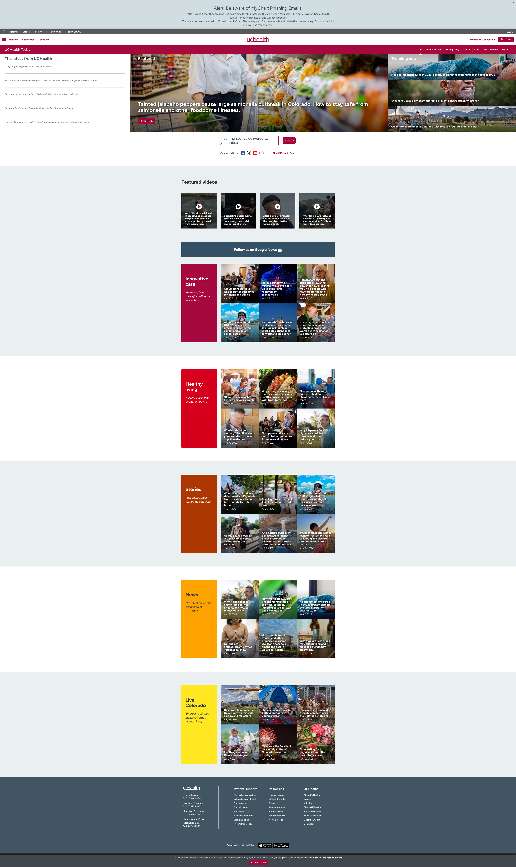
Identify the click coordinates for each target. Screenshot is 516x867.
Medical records (276, 795)
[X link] (249, 153)
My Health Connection (482, 39)
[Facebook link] (243, 153)
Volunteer (308, 803)
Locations (44, 39)
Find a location (241, 807)
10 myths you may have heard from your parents (29, 66)
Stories (466, 49)
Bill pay (38, 31)
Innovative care (433, 49)
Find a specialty (241, 811)
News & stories (276, 820)
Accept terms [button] (258, 862)
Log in (509, 39)
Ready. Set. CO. (74, 31)
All (420, 49)
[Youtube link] (255, 153)
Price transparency (243, 824)
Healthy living (452, 49)
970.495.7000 (193, 806)
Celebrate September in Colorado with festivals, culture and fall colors (39, 108)
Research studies (54, 31)
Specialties (28, 39)
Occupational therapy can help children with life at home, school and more (41, 94)
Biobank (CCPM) (312, 820)
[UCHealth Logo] (191, 788)
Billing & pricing (241, 820)
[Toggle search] (4, 31)
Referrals (14, 31)
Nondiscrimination (312, 815)
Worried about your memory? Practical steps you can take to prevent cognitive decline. (48, 122)
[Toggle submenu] (4, 39)
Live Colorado (491, 49)
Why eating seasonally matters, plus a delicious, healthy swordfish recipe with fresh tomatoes (51, 80)
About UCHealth (312, 795)
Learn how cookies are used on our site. (323, 857)
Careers (26, 31)
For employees (276, 811)
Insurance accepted (243, 815)
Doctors (13, 39)
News (477, 49)
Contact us (309, 824)
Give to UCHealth (312, 807)
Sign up (289, 140)
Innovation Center (312, 811)
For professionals (277, 815)
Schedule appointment (245, 799)
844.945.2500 (193, 826)
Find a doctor (240, 803)
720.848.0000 (193, 798)
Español (510, 32)
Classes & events (277, 799)
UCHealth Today (17, 49)
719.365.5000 (193, 814)
